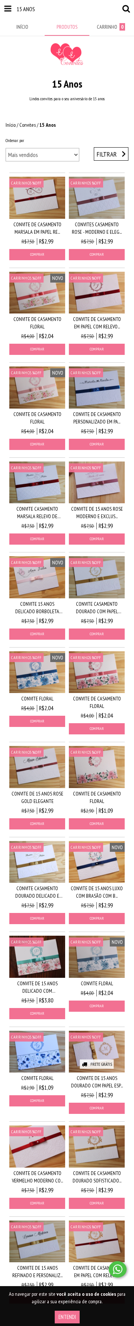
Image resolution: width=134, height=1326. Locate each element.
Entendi (67, 1316)
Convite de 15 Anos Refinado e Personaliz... (37, 1271)
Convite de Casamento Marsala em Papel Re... (37, 228)
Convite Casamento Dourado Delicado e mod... (37, 892)
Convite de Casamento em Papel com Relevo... (97, 323)
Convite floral (37, 698)
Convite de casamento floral (37, 323)
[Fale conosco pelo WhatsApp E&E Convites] (118, 1269)
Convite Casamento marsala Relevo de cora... (37, 512)
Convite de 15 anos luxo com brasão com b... (97, 892)
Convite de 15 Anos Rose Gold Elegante (37, 797)
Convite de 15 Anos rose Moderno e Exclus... (97, 512)
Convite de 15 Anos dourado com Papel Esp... (97, 1082)
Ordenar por (15, 140)
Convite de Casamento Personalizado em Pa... (97, 418)
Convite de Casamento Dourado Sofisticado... (97, 1177)
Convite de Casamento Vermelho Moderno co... (37, 1177)
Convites (27, 125)
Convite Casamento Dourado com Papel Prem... (97, 608)
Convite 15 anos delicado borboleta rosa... (37, 608)
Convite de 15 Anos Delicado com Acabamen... (37, 987)
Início (11, 125)
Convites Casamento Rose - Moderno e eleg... (97, 228)
